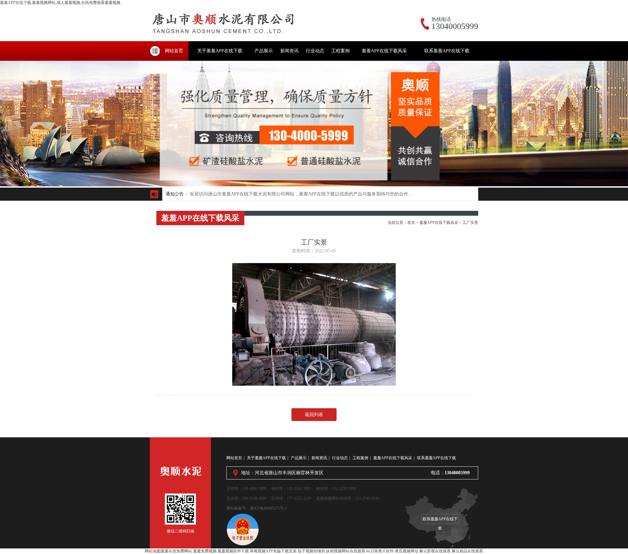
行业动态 (315, 50)
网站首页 (174, 50)
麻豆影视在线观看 (435, 551)
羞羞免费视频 (205, 551)
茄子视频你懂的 (311, 551)
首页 (411, 222)
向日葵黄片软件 (380, 551)
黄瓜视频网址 (406, 551)
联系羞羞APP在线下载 (446, 50)
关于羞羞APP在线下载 (219, 50)
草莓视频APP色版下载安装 (273, 551)
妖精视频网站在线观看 (345, 551)
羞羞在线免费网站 (176, 551)
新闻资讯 (289, 50)
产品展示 (263, 50)
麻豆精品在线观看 (467, 551)
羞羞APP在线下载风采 (384, 50)
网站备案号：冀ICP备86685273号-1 (256, 508)
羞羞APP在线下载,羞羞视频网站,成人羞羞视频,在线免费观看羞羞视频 (60, 2)
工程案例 (340, 50)
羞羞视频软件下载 (233, 551)
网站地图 (153, 551)
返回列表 (314, 414)
